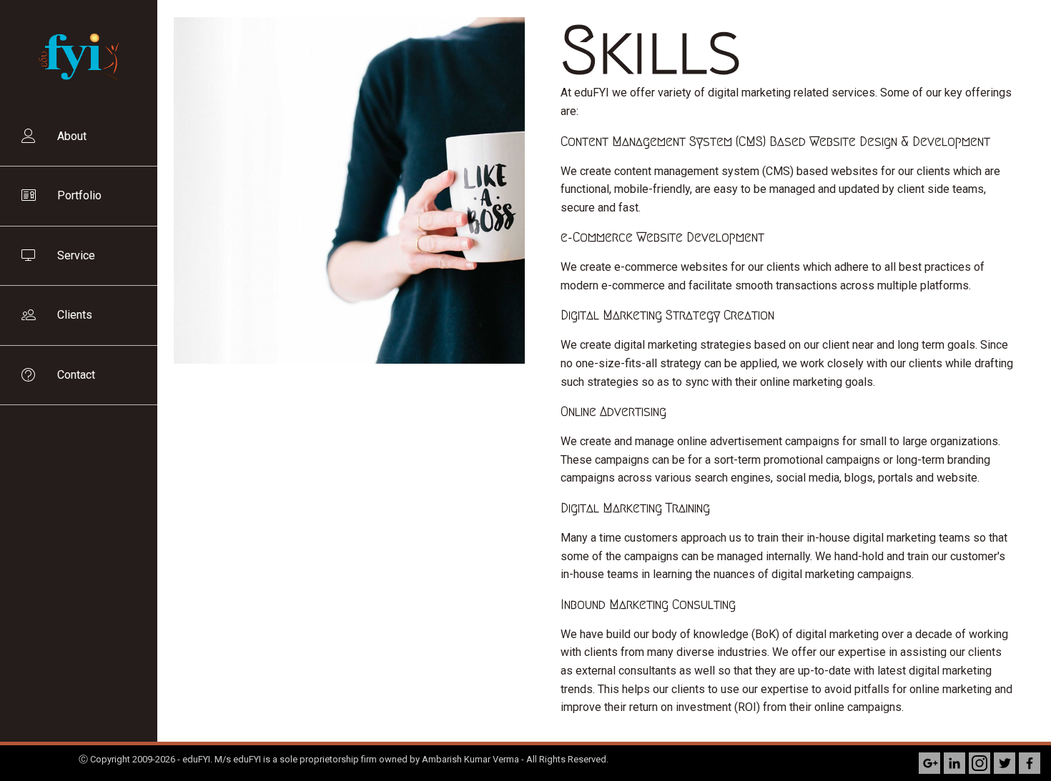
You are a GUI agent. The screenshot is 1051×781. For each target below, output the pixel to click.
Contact (76, 375)
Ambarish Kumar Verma (470, 759)
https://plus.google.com (929, 763)
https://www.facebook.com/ (1029, 763)
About (72, 136)
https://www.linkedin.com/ (954, 763)
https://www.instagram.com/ (979, 763)
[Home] (78, 100)
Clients (74, 315)
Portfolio (79, 195)
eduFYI (196, 759)
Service (76, 255)
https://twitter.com (1004, 763)
